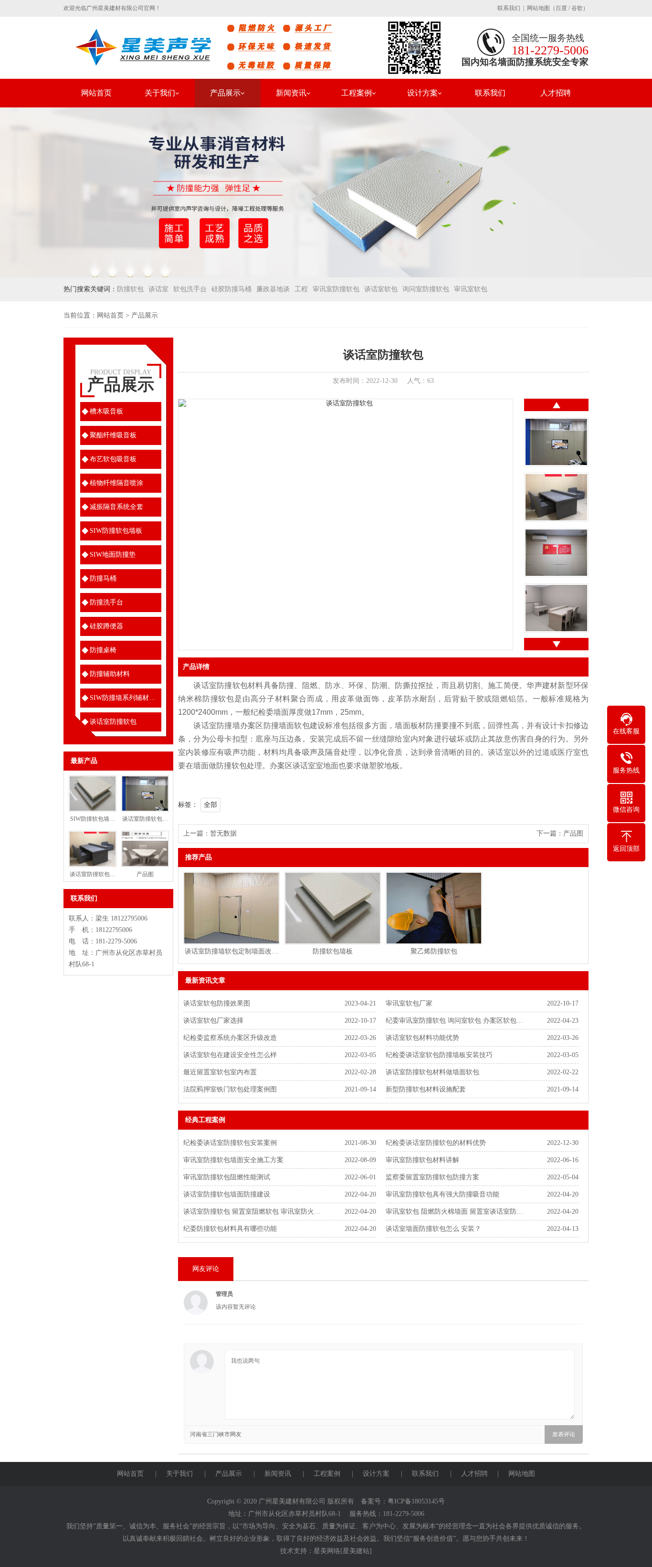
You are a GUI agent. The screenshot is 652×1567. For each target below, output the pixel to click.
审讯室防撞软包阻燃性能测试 (226, 1177)
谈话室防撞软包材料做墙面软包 (432, 1072)
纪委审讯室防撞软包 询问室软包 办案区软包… (454, 1020)
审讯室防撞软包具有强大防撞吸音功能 (442, 1194)
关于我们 (160, 93)
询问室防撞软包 (425, 289)
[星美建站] (356, 1551)
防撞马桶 (103, 578)
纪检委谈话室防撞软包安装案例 (230, 1142)
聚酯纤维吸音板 (113, 435)
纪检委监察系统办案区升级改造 (230, 1037)
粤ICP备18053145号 (416, 1501)
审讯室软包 (470, 289)
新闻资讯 (291, 93)
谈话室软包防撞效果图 (216, 1003)
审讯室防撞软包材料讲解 (422, 1160)
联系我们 (508, 8)
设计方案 (422, 93)
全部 (210, 804)
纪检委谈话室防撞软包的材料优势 (436, 1142)
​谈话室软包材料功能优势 (422, 1037)
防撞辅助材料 (110, 674)
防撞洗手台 (106, 602)
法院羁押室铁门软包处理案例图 (230, 1089)
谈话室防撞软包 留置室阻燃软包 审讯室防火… (252, 1211)
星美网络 (327, 1551)
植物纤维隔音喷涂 (116, 483)
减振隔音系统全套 (116, 506)
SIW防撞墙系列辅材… (123, 697)
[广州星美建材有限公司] (256, 47)
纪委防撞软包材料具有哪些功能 (230, 1228)
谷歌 (577, 8)
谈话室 (158, 289)
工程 (301, 289)
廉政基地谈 (273, 289)
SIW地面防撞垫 (113, 554)
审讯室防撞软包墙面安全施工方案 (233, 1160)
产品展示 (225, 93)
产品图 (573, 833)
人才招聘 (555, 93)
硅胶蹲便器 (106, 626)
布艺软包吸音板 (113, 459)
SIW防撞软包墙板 (116, 530)
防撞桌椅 (103, 650)
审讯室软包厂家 (409, 1003)
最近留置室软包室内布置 (220, 1072)
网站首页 (96, 93)
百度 (561, 8)
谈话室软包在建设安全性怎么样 (230, 1055)
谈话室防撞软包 (113, 721)
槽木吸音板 (106, 411)
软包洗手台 (190, 289)
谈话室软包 (381, 289)
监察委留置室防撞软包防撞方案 (432, 1177)
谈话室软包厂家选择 (213, 1020)
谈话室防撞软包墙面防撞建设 (226, 1194)
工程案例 (356, 93)
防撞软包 (130, 289)
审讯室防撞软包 (336, 289)
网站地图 (538, 8)
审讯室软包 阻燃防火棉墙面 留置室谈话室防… (454, 1211)
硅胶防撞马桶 (231, 289)
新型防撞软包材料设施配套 (426, 1089)
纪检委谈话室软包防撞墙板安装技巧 (439, 1055)
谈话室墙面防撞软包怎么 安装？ (433, 1228)
